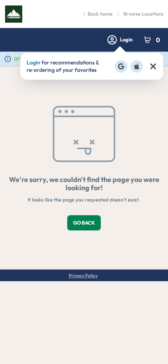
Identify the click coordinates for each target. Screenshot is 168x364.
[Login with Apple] (136, 66)
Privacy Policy (83, 275)
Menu (21, 40)
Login (126, 39)
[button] (91, 66)
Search (55, 39)
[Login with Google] (121, 66)
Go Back (84, 222)
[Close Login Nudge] (153, 66)
